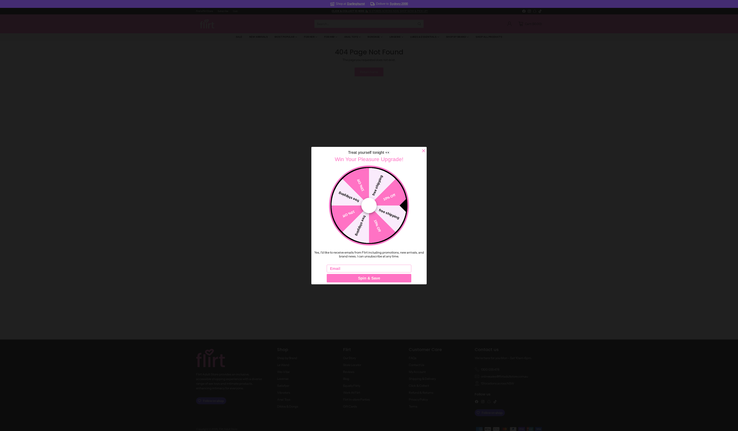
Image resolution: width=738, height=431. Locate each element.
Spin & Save (369, 278)
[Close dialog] (424, 151)
